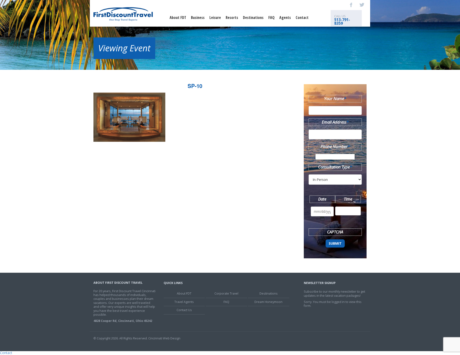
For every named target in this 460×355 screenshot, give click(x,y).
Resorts (232, 17)
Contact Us (184, 310)
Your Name (335, 98)
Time (348, 199)
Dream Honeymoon (268, 302)
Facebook (351, 5)
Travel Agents (184, 302)
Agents (285, 17)
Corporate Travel (226, 293)
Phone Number (335, 146)
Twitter (362, 5)
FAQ (271, 17)
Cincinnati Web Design (164, 338)
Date (322, 199)
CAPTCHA (335, 232)
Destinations (253, 17)
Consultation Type (335, 167)
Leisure (215, 17)
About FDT (178, 17)
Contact (302, 17)
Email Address (335, 122)
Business (198, 17)
